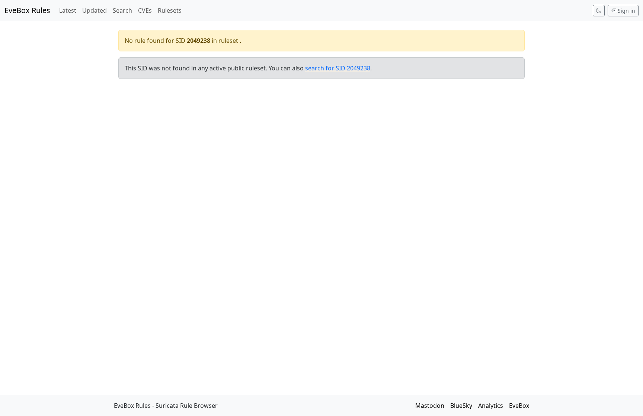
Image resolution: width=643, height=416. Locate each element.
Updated (94, 10)
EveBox (519, 405)
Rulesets (170, 10)
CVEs (145, 10)
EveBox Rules (27, 10)
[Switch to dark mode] (599, 10)
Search (122, 10)
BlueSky (461, 405)
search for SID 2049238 (337, 68)
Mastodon (429, 405)
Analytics (490, 405)
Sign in (626, 10)
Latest (67, 10)
